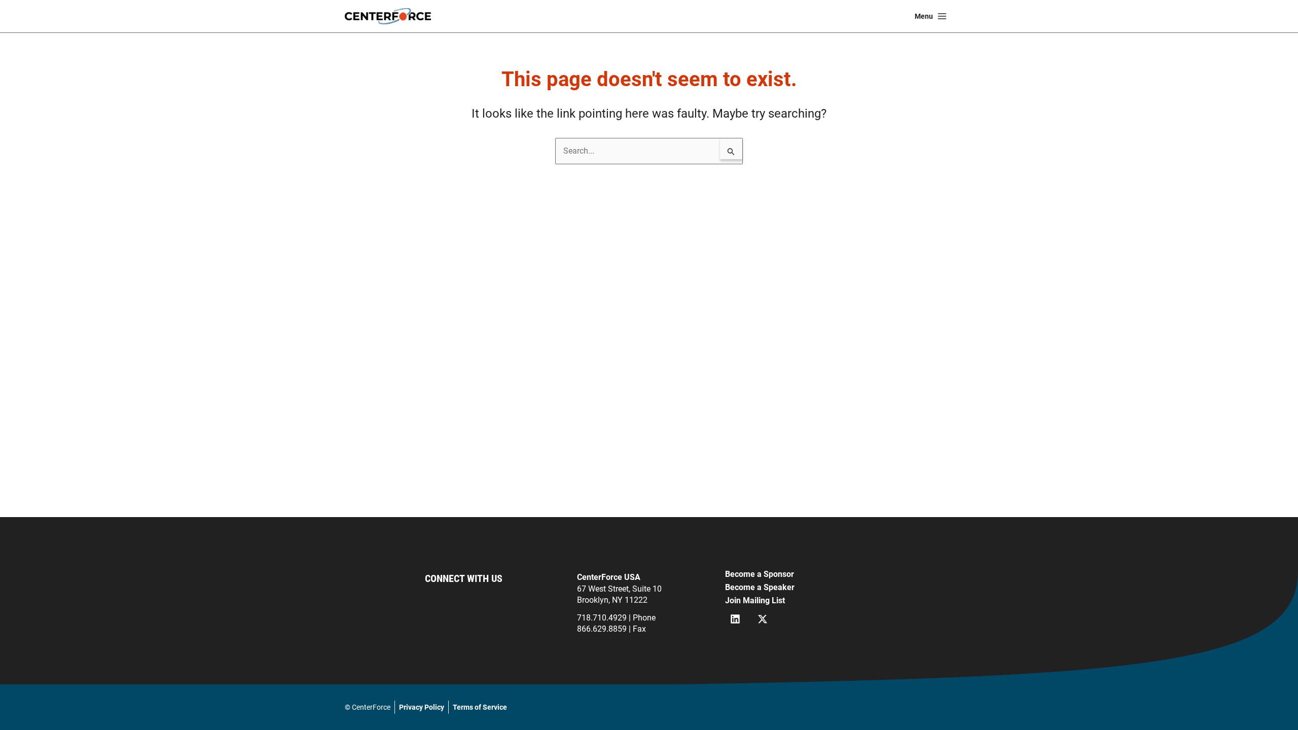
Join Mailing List (755, 600)
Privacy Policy (421, 707)
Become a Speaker (760, 587)
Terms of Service (480, 707)
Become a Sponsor (759, 574)
